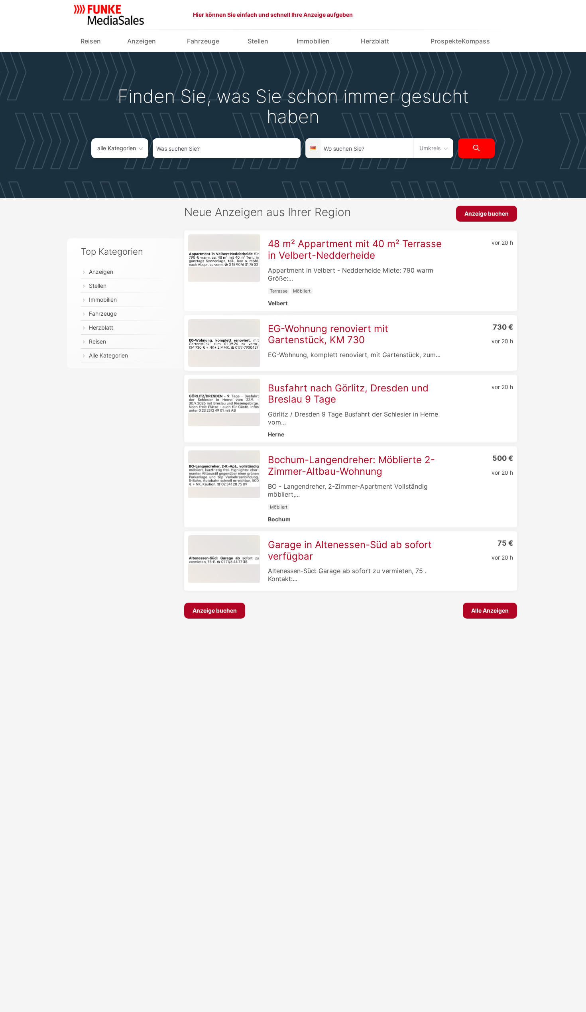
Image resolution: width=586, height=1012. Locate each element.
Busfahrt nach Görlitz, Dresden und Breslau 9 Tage (348, 393)
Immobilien (313, 41)
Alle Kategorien (108, 355)
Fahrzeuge (203, 41)
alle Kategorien (116, 148)
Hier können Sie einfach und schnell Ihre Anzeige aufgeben (273, 14)
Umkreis (430, 148)
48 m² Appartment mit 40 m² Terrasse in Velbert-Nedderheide (355, 249)
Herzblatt (375, 41)
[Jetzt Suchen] (476, 148)
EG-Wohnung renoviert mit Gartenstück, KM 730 (328, 334)
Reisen (91, 41)
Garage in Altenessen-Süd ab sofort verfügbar (350, 550)
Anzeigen (141, 41)
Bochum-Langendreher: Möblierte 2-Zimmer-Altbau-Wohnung (351, 465)
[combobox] (227, 148)
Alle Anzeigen (490, 610)
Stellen (258, 41)
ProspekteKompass (460, 41)
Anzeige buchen (486, 213)
